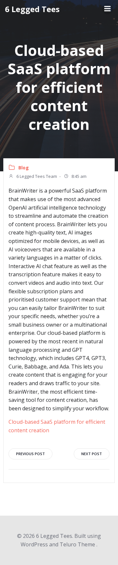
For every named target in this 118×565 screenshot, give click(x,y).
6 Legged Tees (32, 9)
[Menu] (107, 8)
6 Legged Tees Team (36, 176)
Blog (23, 167)
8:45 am (78, 176)
